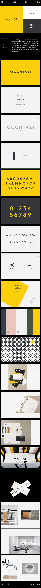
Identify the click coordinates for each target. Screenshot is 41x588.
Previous (35, 584)
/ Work (14, 2)
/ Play (26, 2)
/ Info (38, 2)
